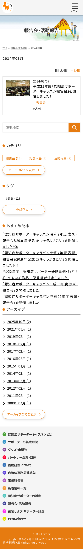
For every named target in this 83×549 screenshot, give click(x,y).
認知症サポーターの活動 (24, 496)
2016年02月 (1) (19, 358)
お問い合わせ (17, 519)
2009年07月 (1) (19, 402)
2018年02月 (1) (19, 343)
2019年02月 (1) (19, 336)
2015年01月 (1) (19, 365)
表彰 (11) (13, 198)
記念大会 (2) (38, 158)
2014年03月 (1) (19, 373)
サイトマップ (43, 534)
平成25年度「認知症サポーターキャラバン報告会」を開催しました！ (54, 91)
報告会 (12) (14, 158)
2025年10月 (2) (19, 321)
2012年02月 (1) (19, 388)
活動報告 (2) (62, 158)
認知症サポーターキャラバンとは (30, 434)
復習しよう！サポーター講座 (26, 511)
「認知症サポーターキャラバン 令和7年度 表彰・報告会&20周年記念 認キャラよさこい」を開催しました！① (40, 259)
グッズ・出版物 (17, 450)
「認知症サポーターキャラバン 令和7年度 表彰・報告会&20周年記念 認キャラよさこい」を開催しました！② (40, 240)
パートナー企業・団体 (22, 457)
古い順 (75, 70)
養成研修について (20, 465)
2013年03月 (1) (19, 380)
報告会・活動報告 (19, 503)
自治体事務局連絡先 (22, 473)
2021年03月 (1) (19, 329)
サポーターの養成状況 (23, 442)
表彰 (38, 108)
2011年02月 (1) (19, 395)
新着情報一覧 (17, 488)
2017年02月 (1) (19, 351)
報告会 (41, 102)
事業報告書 (15, 480)
